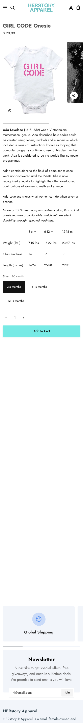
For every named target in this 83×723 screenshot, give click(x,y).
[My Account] (69, 7)
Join (67, 692)
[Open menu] (3, 7)
